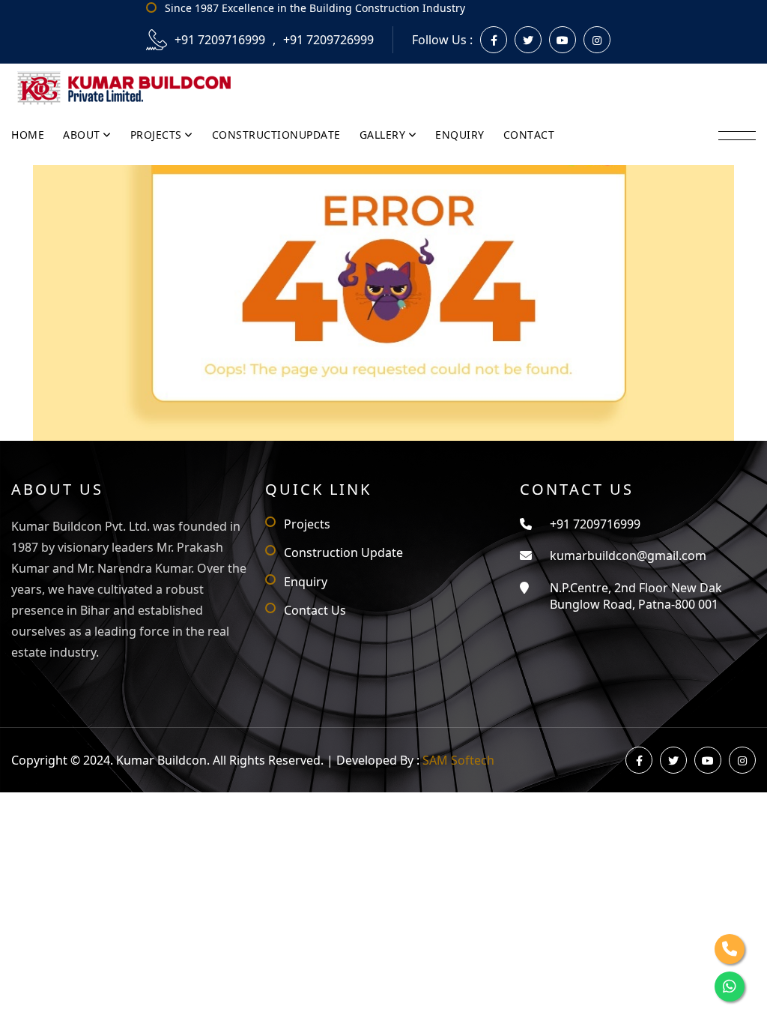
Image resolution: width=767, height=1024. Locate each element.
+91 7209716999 (220, 39)
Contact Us (315, 610)
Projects (307, 524)
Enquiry (305, 581)
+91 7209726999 (328, 39)
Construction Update (343, 552)
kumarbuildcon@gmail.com (628, 555)
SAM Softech (458, 760)
